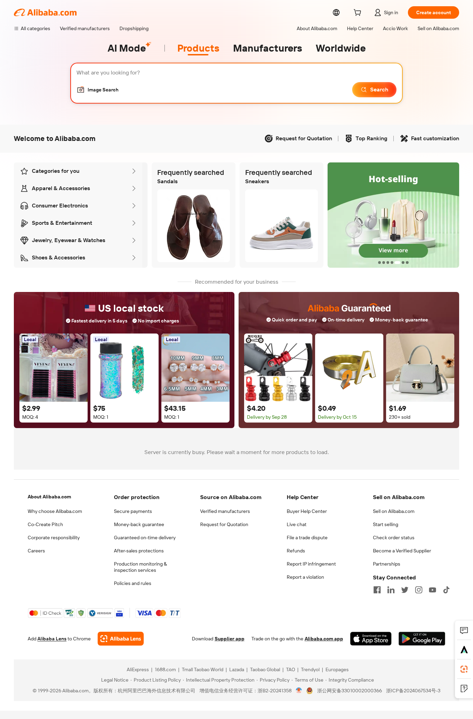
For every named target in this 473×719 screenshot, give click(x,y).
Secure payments (133, 511)
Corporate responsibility (54, 537)
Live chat (296, 524)
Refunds (296, 550)
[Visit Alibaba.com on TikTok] (446, 590)
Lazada (236, 669)
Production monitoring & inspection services (140, 567)
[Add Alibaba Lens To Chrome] (121, 639)
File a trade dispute (307, 537)
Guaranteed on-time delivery (145, 537)
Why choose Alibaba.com (55, 511)
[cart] (359, 13)
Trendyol (310, 669)
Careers (36, 550)
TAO (290, 669)
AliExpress (138, 669)
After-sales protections (139, 550)
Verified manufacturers (225, 511)
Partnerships (386, 564)
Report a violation (305, 577)
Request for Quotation (224, 524)
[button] (97, 89)
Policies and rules (132, 583)
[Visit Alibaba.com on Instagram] (418, 590)
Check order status (393, 537)
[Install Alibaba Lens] (464, 669)
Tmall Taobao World (202, 669)
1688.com (165, 669)
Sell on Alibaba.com (393, 511)
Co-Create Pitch (45, 524)
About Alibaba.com (49, 496)
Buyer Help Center (307, 511)
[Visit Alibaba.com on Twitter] (405, 590)
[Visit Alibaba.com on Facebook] (377, 590)
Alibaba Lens (51, 638)
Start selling (385, 524)
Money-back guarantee (139, 524)
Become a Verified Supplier (402, 550)
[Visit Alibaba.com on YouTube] (432, 590)
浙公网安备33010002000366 (349, 690)
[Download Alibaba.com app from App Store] (371, 639)
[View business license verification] (299, 690)
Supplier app (229, 638)
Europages (337, 669)
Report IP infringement (311, 564)
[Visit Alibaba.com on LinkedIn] (391, 590)
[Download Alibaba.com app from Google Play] (422, 639)
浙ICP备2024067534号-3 (413, 690)
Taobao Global (265, 669)
